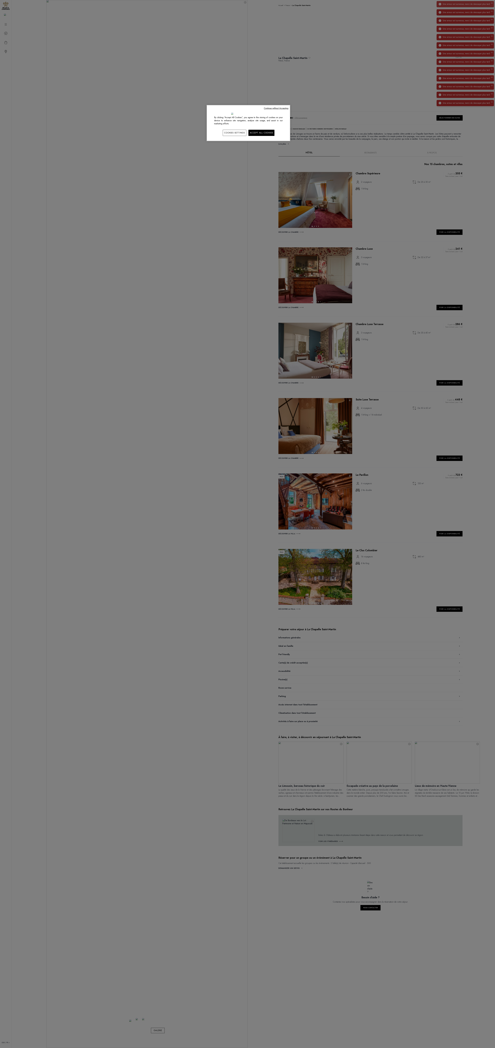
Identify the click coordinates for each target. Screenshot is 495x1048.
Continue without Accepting (276, 108)
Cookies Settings (234, 132)
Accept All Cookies (261, 132)
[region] (248, 123)
